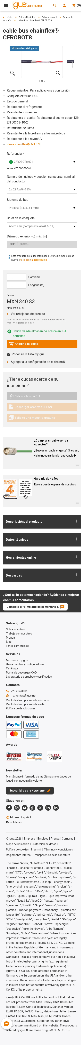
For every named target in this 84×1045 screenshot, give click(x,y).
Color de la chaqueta (21, 218)
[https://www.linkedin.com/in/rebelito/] (56, 808)
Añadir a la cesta (23, 344)
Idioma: (20, 817)
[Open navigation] (6, 5)
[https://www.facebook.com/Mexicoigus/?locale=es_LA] (9, 808)
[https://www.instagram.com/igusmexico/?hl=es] (17, 808)
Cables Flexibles (27, 17)
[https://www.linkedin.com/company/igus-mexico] (48, 808)
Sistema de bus (17, 200)
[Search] (54, 5)
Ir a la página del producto (33, 260)
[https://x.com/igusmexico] (40, 808)
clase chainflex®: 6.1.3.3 (23, 144)
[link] (42, 397)
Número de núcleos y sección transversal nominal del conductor (41, 179)
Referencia (14, 154)
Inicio (9, 17)
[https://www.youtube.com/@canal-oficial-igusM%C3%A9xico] (25, 808)
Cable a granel (49, 17)
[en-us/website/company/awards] (14, 756)
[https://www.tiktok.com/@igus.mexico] (32, 808)
